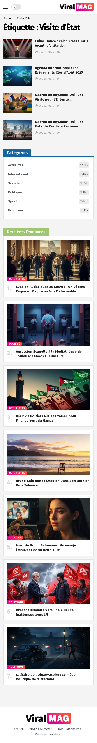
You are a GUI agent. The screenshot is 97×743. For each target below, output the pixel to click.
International (48, 174)
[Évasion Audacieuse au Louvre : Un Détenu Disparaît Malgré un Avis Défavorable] (48, 260)
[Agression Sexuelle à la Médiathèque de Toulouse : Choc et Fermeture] (48, 325)
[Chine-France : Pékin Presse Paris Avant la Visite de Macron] (17, 49)
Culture (15, 537)
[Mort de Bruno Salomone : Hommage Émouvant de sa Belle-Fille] (48, 519)
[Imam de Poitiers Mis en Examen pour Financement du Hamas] (48, 389)
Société (48, 183)
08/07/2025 (46, 106)
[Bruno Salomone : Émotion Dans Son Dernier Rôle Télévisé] (48, 454)
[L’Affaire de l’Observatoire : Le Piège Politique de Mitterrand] (48, 648)
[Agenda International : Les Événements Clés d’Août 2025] (17, 76)
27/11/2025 (46, 52)
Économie (48, 210)
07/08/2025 (46, 79)
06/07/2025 (46, 133)
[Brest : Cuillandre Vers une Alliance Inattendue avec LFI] (48, 583)
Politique (48, 192)
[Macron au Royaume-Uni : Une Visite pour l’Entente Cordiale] (17, 103)
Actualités (48, 165)
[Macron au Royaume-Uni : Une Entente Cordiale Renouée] (17, 130)
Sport (48, 201)
